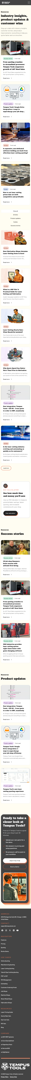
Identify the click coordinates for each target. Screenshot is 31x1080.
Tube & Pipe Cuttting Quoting (10, 972)
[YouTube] (17, 930)
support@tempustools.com (8, 926)
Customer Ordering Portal (9, 987)
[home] (5, 2)
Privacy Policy (4, 1077)
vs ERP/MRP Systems (7, 1037)
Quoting (3, 947)
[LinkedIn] (13, 930)
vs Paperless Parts (6, 1044)
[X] (10, 930)
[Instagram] (6, 930)
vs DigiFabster (5, 1052)
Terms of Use (13, 1077)
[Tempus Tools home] (15, 1066)
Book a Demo (5, 951)
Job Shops (4, 991)
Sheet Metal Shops (6, 999)
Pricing (3, 944)
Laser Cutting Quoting (7, 968)
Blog (2, 1027)
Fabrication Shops (6, 1002)
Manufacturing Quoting (8, 964)
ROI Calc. (3, 1023)
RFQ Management (6, 980)
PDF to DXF (4, 976)
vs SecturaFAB (5, 1048)
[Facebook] (2, 930)
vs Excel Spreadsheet (7, 1040)
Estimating (4, 983)
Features (3, 940)
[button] (29, 2)
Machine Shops (5, 995)
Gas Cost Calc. (5, 1020)
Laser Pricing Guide (7, 1012)
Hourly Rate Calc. (6, 1016)
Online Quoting (5, 961)
